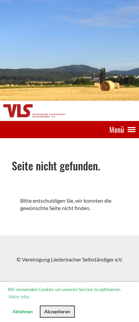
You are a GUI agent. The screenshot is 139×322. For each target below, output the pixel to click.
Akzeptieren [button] (57, 311)
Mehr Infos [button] (19, 296)
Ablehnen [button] (22, 311)
